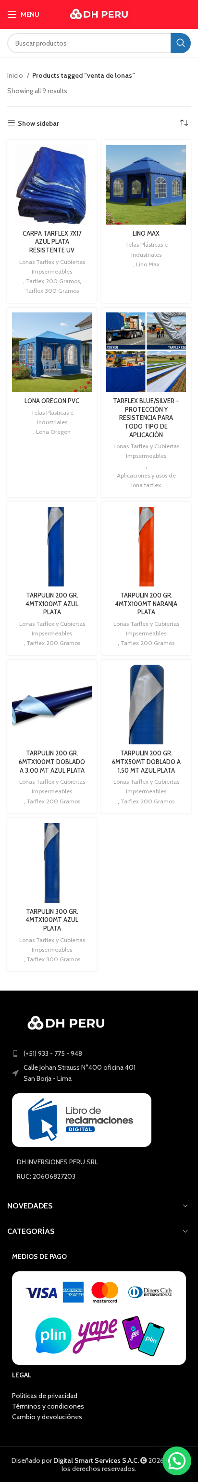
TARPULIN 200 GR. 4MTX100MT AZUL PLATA (51, 604)
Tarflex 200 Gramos (53, 281)
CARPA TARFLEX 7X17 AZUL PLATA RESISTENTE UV (52, 242)
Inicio (16, 75)
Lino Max (148, 264)
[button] (176, 1460)
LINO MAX (146, 233)
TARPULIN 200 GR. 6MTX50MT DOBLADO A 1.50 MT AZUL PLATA (146, 762)
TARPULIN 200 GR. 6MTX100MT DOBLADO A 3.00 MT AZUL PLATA (52, 762)
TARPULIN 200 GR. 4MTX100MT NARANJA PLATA (146, 604)
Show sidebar (38, 123)
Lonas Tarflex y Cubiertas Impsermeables (52, 266)
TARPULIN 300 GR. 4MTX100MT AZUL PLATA (51, 920)
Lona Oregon (53, 431)
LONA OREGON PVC (52, 401)
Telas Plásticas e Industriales (146, 249)
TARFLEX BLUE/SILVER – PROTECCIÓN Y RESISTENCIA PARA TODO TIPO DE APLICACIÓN (146, 418)
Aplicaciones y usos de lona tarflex (146, 480)
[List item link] (99, 1053)
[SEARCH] (181, 43)
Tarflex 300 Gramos (52, 290)
